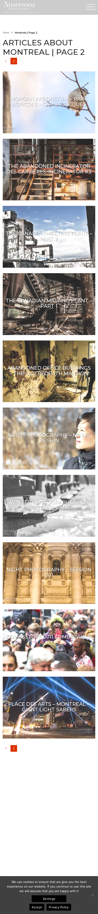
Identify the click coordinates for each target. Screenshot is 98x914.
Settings (49, 899)
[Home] (19, 5)
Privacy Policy (59, 907)
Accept (37, 907)
